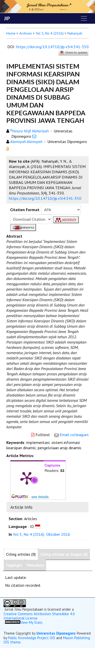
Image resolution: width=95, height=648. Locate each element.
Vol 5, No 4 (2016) (50, 33)
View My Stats (31, 622)
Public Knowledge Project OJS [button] (31, 637)
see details (40, 496)
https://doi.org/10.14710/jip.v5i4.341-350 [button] (45, 198)
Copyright (14, 565)
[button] (7, 148)
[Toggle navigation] (84, 18)
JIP (7, 18)
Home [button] (10, 33)
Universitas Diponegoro (55, 633)
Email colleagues (74, 434)
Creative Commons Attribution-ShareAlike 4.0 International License (39, 616)
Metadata (35, 565)
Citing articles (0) (21, 554)
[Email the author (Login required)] (34, 136)
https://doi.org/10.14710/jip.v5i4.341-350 (52, 46)
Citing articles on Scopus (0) (64, 554)
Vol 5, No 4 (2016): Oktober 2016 (41, 534)
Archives (25, 33)
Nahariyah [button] (74, 33)
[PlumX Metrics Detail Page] (27, 478)
